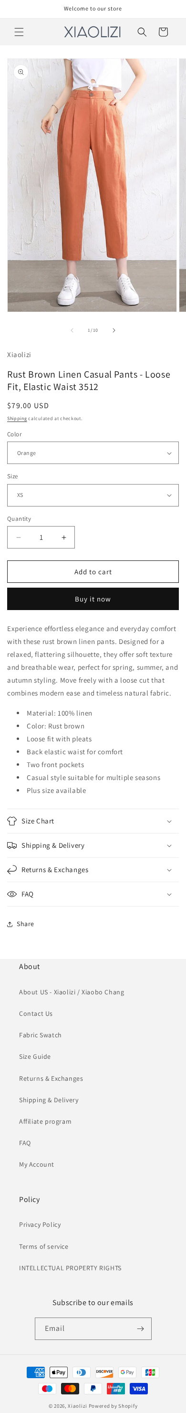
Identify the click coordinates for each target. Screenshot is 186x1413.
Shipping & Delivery (48, 1100)
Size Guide (35, 1056)
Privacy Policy (40, 1224)
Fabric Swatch (40, 1035)
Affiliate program (45, 1121)
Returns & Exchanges (51, 1078)
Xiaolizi (77, 1405)
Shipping (17, 418)
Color (14, 434)
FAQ (25, 1143)
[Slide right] (113, 330)
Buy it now (93, 598)
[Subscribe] (140, 1329)
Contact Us (36, 1013)
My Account (36, 1164)
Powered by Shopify (113, 1405)
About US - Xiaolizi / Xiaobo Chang (71, 992)
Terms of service (44, 1246)
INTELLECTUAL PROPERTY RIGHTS (70, 1268)
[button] (19, 31)
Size (12, 476)
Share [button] (25, 923)
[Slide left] (72, 330)
